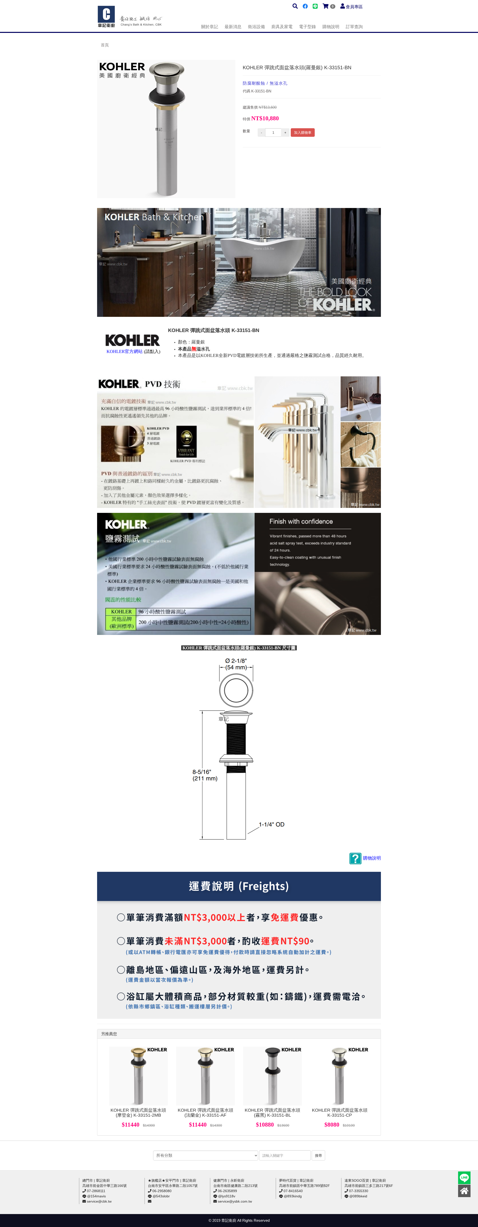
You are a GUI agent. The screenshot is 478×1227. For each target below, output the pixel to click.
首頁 (105, 45)
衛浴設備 (256, 26)
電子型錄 (307, 26)
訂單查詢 (354, 26)
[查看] (138, 1076)
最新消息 (233, 26)
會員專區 (354, 6)
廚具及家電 (282, 26)
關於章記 (209, 26)
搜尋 (318, 1156)
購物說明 (330, 26)
